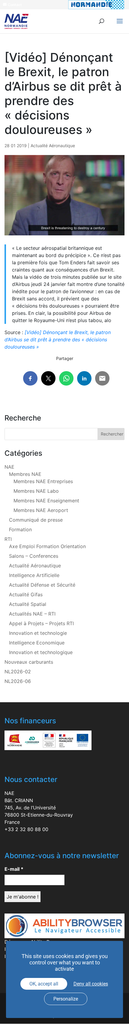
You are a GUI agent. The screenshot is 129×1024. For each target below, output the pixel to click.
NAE (9, 467)
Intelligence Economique (36, 643)
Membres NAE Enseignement (46, 501)
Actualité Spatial (27, 604)
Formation (20, 529)
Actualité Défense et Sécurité (42, 585)
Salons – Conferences (33, 556)
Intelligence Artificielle (34, 575)
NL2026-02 (17, 672)
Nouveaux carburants (28, 662)
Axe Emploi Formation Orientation (47, 546)
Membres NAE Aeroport (41, 510)
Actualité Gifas (26, 594)
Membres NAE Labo (36, 491)
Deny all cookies (91, 984)
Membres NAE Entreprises (43, 481)
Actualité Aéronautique (53, 145)
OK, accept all (43, 984)
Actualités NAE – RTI (32, 614)
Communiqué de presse (36, 520)
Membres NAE (25, 474)
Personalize (65, 999)
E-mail (13, 869)
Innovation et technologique (41, 652)
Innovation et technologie (38, 633)
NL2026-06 (17, 681)
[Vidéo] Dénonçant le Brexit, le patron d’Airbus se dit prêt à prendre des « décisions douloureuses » (57, 339)
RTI (8, 539)
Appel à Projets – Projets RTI (41, 623)
